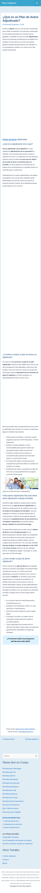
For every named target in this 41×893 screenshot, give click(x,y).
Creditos (5, 860)
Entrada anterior (8, 739)
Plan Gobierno (9, 3)
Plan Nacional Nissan (9, 794)
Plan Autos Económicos (11, 805)
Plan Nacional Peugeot (10, 787)
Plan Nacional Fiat (8, 776)
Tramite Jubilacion (9, 856)
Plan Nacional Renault (10, 779)
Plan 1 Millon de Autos (10, 808)
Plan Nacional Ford (9, 772)
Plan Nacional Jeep (9, 790)
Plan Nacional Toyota (10, 798)
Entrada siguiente (32, 739)
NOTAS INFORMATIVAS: (11, 818)
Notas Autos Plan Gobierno (25, 729)
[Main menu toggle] (37, 3)
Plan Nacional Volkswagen (11, 768)
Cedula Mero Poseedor (10, 837)
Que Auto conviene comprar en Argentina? (17, 844)
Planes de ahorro (9, 139)
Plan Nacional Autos (26, 732)
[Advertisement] (20, 74)
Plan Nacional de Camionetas (12, 801)
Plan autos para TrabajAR (11, 812)
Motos (4, 863)
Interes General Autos (12, 827)
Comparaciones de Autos (13, 824)
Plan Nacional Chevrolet (10, 783)
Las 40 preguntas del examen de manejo (17, 840)
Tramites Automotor (11, 821)
